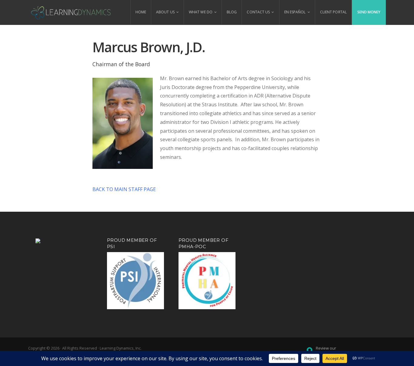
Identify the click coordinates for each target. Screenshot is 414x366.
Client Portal (333, 12)
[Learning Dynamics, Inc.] (71, 12)
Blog (232, 12)
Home (140, 12)
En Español (295, 12)
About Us (165, 12)
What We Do (200, 12)
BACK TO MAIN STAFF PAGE (124, 189)
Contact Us (258, 12)
